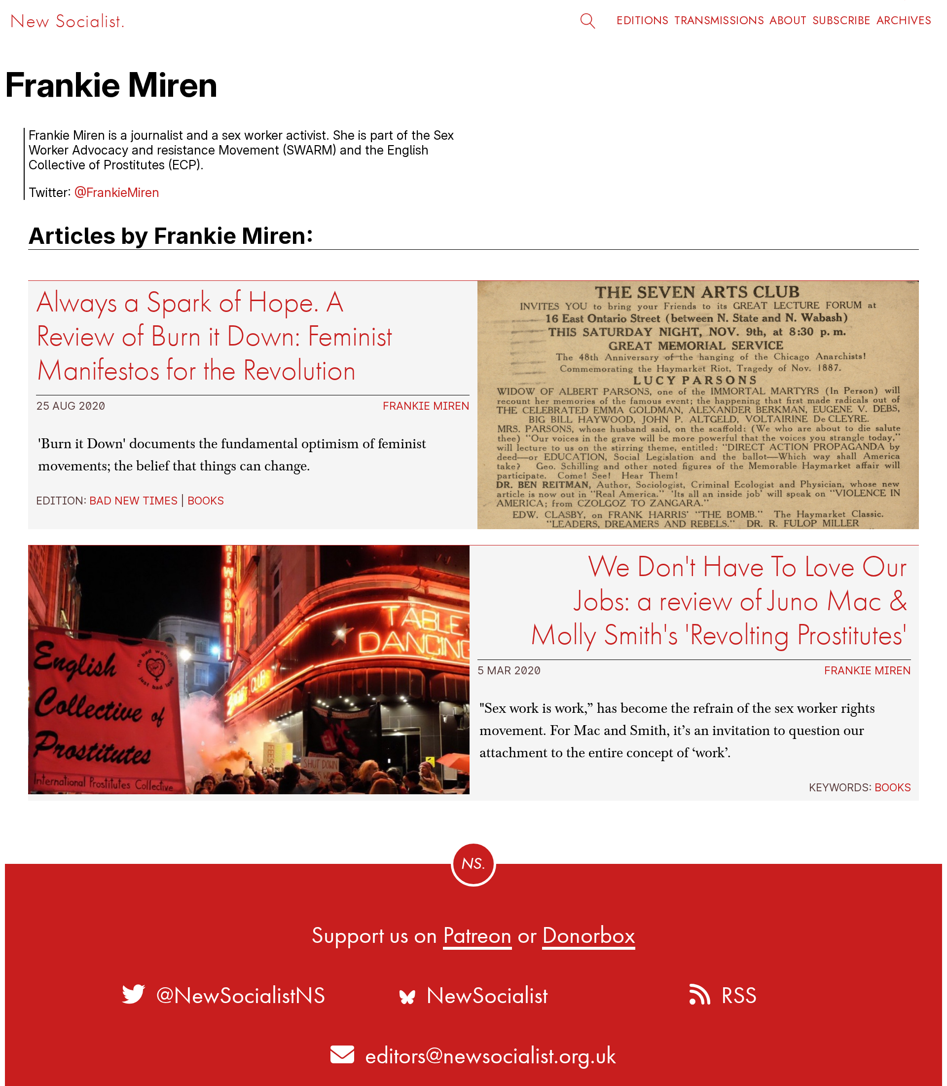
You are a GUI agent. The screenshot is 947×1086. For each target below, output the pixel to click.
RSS (733, 995)
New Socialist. (67, 21)
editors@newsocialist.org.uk (490, 1055)
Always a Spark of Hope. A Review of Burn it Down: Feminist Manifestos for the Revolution (214, 336)
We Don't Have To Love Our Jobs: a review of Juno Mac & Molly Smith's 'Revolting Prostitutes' (718, 600)
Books (205, 500)
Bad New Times (133, 500)
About (787, 20)
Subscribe (841, 20)
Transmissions (719, 20)
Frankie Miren (426, 405)
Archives (904, 20)
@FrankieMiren (116, 192)
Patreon (477, 935)
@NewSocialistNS (236, 995)
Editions (643, 20)
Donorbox (588, 935)
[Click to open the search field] (592, 20)
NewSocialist (481, 995)
